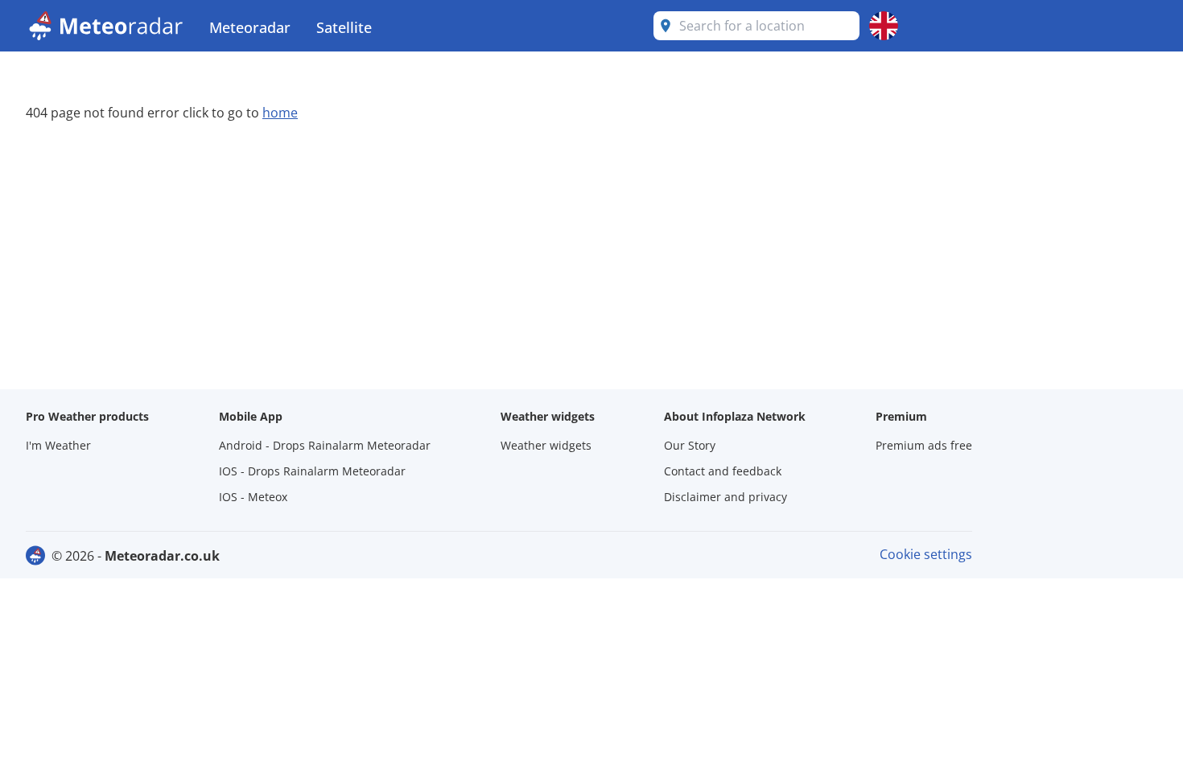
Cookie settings (926, 554)
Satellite (344, 27)
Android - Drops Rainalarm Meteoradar (325, 445)
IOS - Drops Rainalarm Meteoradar (312, 471)
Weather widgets (546, 445)
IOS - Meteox (253, 496)
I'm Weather (58, 445)
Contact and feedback (722, 471)
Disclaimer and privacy (725, 496)
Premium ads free (924, 445)
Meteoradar (250, 27)
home (280, 112)
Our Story (689, 445)
